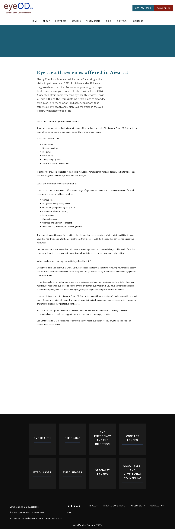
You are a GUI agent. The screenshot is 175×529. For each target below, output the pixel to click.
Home (35, 21)
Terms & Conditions (114, 505)
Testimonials (93, 21)
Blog (108, 21)
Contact (138, 21)
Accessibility (138, 505)
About (46, 21)
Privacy (93, 505)
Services (76, 21)
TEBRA (99, 525)
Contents (122, 21)
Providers (60, 21)
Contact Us (157, 505)
